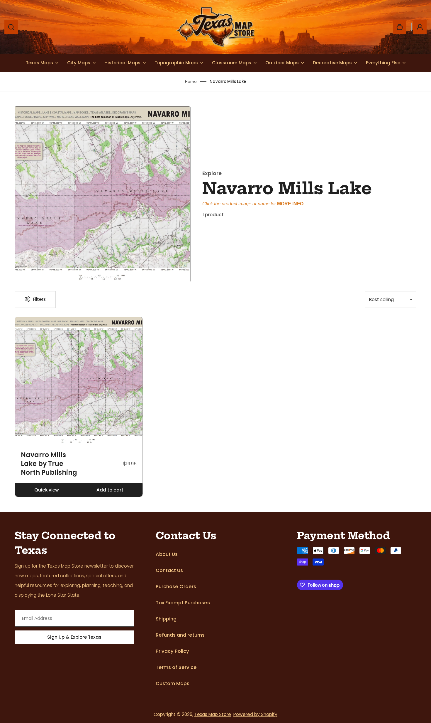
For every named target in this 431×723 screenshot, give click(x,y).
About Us (167, 554)
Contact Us (169, 570)
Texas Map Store (212, 714)
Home (191, 81)
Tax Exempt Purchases (183, 602)
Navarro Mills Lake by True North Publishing (49, 464)
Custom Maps (172, 683)
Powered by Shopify (255, 714)
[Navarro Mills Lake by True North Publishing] (78, 381)
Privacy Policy (172, 651)
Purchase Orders (176, 586)
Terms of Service (176, 667)
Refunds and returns (180, 635)
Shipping (166, 618)
